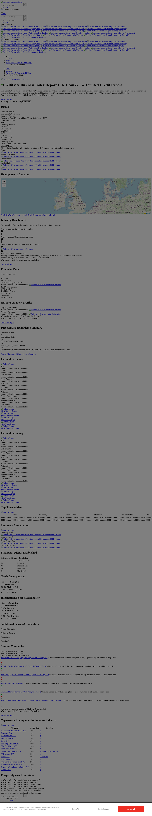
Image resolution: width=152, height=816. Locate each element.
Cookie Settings (103, 809)
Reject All (75, 809)
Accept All (131, 809)
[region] (76, 809)
